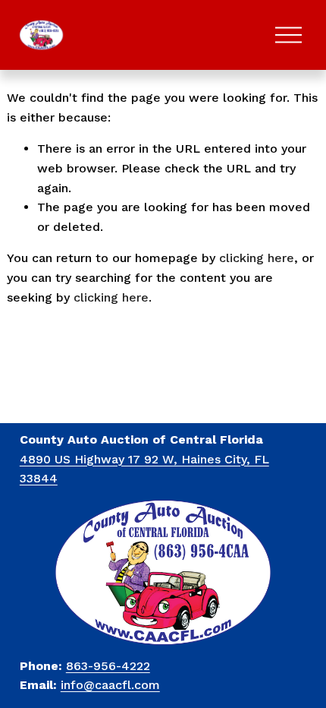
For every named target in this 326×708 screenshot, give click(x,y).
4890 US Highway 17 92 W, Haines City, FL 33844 (144, 469)
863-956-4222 (108, 666)
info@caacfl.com (110, 685)
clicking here (256, 258)
